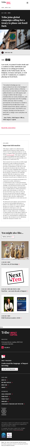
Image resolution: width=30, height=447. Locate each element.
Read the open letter (8, 128)
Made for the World (18, 429)
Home (2, 7)
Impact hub (7, 7)
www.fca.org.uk (10, 155)
